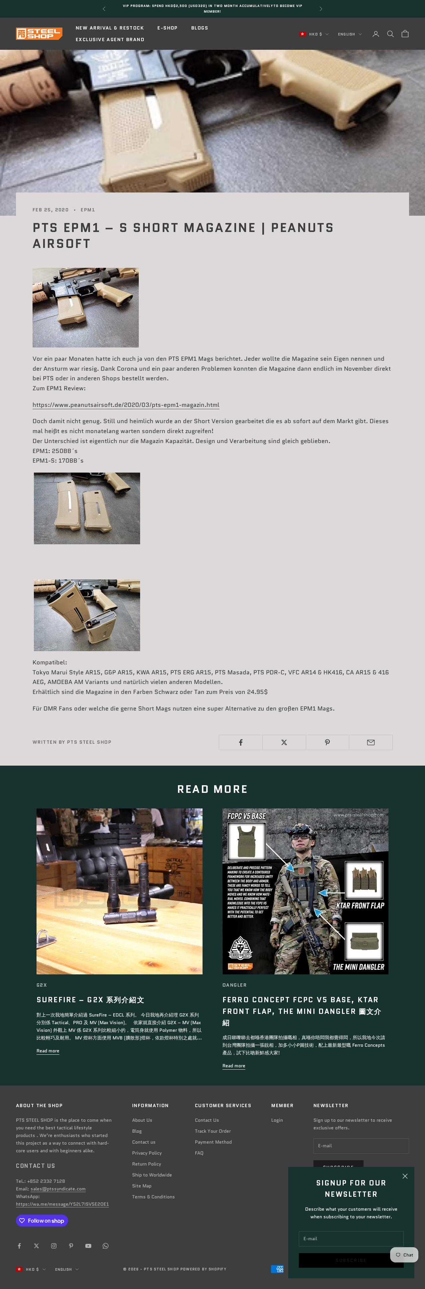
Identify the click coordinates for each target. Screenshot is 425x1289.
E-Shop (167, 28)
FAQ (199, 1153)
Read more (48, 1050)
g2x (42, 985)
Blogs (199, 28)
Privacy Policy (147, 1153)
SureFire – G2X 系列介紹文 (91, 1000)
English (346, 34)
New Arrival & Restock (110, 28)
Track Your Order (213, 1131)
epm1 (88, 209)
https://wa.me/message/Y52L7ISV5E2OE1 (62, 1204)
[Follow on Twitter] (36, 1246)
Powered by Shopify (203, 1269)
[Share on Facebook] (240, 742)
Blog (137, 1131)
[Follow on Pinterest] (71, 1246)
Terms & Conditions (153, 1196)
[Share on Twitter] (284, 742)
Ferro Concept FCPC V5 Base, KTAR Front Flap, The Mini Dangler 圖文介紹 (302, 1011)
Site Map (141, 1185)
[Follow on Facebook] (19, 1246)
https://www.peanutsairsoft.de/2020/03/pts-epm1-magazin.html (126, 405)
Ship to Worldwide (152, 1175)
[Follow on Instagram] (53, 1246)
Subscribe (351, 1260)
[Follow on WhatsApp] (105, 1246)
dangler (234, 985)
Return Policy (146, 1164)
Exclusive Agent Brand (110, 39)
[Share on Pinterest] (327, 742)
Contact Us (207, 1120)
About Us (142, 1120)
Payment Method (213, 1142)
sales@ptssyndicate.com (58, 1188)
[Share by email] (370, 742)
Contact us (144, 1142)
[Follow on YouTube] (88, 1246)
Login (277, 1120)
